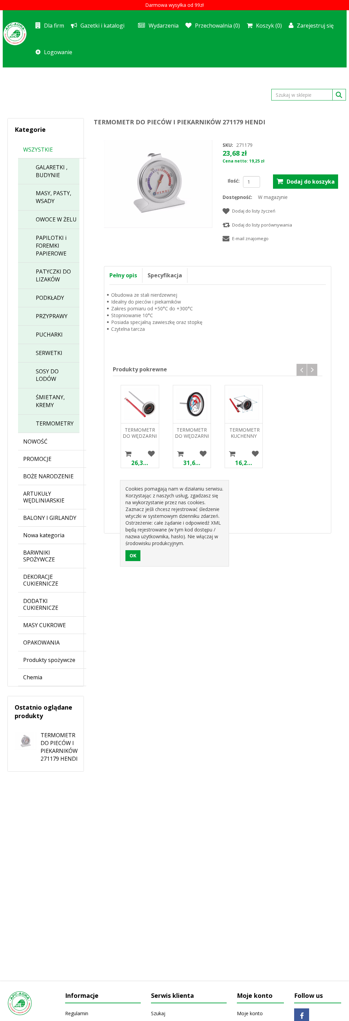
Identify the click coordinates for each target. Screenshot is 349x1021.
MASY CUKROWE (44, 625)
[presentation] (302, 370)
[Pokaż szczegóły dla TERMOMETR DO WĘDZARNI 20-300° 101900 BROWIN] (139, 404)
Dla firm (54, 25)
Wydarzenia (164, 25)
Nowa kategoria (43, 535)
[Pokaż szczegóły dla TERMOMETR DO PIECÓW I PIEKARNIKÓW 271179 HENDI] (22, 738)
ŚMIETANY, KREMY (50, 401)
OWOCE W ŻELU (56, 219)
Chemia (32, 677)
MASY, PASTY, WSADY (53, 197)
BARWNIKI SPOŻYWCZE (39, 556)
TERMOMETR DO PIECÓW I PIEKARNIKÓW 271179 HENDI (59, 746)
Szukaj (158, 1013)
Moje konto (250, 1013)
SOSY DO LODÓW (47, 375)
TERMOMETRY (55, 423)
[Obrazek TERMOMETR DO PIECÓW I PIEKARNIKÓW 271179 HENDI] (158, 183)
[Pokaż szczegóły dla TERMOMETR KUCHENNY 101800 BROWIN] (243, 404)
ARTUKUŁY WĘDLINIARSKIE (43, 497)
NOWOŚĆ (35, 441)
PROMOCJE (37, 459)
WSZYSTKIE (38, 149)
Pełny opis (123, 275)
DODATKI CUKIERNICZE (40, 604)
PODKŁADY (50, 297)
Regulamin (76, 1013)
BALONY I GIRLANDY (49, 518)
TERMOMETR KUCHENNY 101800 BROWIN (244, 439)
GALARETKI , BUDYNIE (51, 171)
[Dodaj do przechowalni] (151, 454)
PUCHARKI (49, 334)
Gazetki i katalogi (102, 25)
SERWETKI (49, 353)
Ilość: (234, 180)
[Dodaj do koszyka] (128, 454)
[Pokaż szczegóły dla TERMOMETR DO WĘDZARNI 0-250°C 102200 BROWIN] (192, 404)
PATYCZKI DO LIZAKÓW (53, 275)
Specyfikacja (165, 275)
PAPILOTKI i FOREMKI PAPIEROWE (51, 245)
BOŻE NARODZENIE (48, 476)
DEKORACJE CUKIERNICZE (40, 580)
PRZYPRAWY (51, 316)
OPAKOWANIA (41, 642)
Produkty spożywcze (49, 660)
